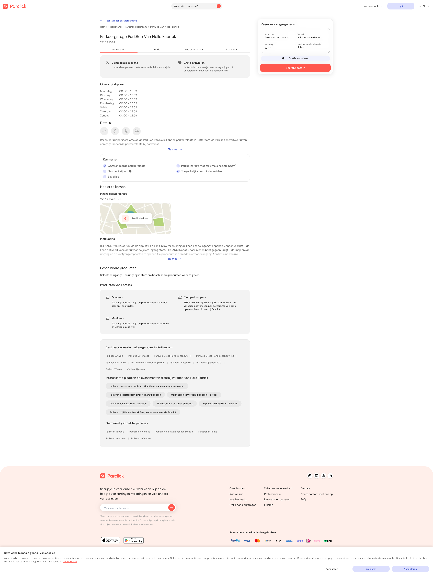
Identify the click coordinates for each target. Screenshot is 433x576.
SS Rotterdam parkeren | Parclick (175, 403)
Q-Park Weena (114, 369)
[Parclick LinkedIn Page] (316, 476)
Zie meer (173, 149)
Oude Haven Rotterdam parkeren (128, 403)
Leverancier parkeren (277, 499)
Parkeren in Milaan (116, 438)
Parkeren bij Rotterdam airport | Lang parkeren (135, 394)
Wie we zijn (236, 494)
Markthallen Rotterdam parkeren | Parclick (194, 394)
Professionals (272, 494)
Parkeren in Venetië (140, 431)
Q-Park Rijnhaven (136, 369)
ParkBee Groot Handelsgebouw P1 (173, 355)
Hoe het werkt (238, 499)
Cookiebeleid (70, 561)
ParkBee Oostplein (116, 362)
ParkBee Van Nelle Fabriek (164, 26)
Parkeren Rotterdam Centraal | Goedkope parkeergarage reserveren (147, 385)
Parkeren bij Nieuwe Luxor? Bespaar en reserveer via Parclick (143, 412)
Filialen (268, 505)
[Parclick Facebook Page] (323, 476)
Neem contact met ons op (317, 494)
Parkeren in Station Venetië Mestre (174, 431)
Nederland (116, 26)
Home (103, 26)
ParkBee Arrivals (115, 355)
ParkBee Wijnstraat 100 (209, 362)
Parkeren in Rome (208, 431)
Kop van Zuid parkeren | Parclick (220, 403)
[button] (130, 171)
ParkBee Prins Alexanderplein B (148, 362)
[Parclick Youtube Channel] (330, 476)
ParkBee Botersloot (139, 355)
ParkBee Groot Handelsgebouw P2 (215, 355)
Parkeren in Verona (141, 438)
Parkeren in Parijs (115, 431)
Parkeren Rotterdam (136, 26)
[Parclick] (15, 6)
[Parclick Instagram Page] (310, 476)
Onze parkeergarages (243, 505)
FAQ (303, 499)
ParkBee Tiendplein (180, 362)
